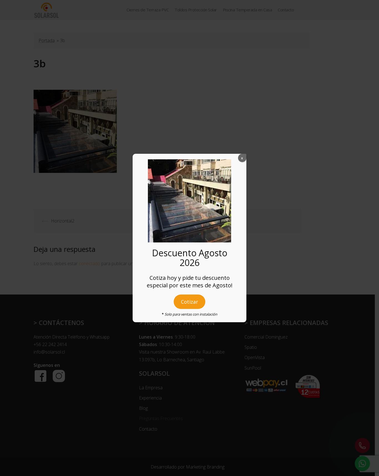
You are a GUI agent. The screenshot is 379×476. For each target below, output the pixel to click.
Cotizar (189, 301)
